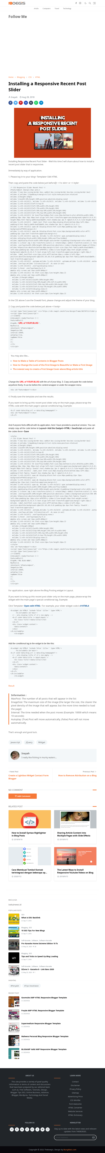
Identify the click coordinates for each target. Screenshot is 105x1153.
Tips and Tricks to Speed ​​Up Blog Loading (39, 956)
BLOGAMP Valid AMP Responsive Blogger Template (43, 1049)
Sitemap (75, 1093)
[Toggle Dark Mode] (85, 3)
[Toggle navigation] (94, 3)
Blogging (24, 927)
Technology (67, 8)
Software (35, 940)
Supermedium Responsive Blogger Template (41, 1023)
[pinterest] (27, 1129)
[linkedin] (22, 1129)
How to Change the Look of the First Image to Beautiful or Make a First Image (52, 365)
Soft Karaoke (26, 940)
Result (11, 685)
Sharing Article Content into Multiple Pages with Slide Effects (73, 834)
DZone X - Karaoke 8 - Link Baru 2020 (37, 969)
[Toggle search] (90, 3)
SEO (22, 915)
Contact (75, 1081)
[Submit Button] (93, 1137)
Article (36, 8)
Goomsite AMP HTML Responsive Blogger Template (44, 997)
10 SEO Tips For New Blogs (33, 930)
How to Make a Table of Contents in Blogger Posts (38, 360)
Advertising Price (75, 1096)
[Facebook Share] (10, 103)
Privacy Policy (75, 1089)
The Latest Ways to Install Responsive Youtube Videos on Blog (75, 871)
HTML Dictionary (75, 1115)
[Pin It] (21, 103)
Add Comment (23, 796)
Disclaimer (75, 1085)
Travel (57, 8)
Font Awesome (75, 1104)
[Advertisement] (27, 56)
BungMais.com (70, 1149)
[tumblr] (17, 1129)
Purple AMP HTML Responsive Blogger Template (42, 1010)
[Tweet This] (16, 103)
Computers (47, 8)
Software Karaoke (45, 940)
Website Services (75, 1111)
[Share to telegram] (41, 103)
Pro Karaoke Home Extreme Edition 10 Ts (39, 943)
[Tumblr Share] (31, 103)
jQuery (29, 742)
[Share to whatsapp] (36, 103)
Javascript (15, 742)
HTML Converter (75, 1107)
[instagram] (80, 3)
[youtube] (32, 1129)
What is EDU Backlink (30, 917)
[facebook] (76, 3)
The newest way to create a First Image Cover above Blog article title (48, 369)
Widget (41, 742)
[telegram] (12, 1129)
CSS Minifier (75, 1100)
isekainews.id (14, 904)
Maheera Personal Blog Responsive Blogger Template (44, 1036)
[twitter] (42, 1129)
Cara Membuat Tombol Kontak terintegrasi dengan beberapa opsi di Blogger (29, 872)
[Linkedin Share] (26, 103)
